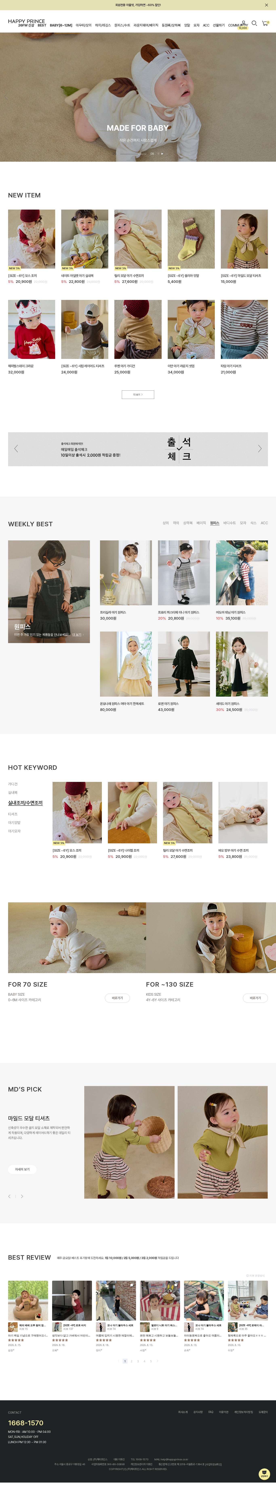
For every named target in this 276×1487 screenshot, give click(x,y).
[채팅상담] (265, 1474)
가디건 (12, 784)
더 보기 (136, 394)
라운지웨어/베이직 (146, 25)
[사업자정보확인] (213, 1464)
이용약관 (223, 1412)
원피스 (214, 523)
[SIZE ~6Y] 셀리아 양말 (183, 275)
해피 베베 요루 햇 (110, 703)
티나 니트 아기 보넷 (228, 703)
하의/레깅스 (103, 25)
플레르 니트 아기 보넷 (113, 612)
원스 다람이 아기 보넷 (176, 850)
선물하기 (219, 25)
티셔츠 (12, 809)
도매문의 (263, 1412)
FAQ (211, 1412)
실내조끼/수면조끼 (21, 801)
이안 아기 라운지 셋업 (181, 366)
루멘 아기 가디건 (124, 366)
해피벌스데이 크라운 (20, 366)
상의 (166, 523)
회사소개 (183, 1412)
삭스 (253, 523)
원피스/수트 (122, 25)
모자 (196, 25)
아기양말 (14, 818)
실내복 (12, 792)
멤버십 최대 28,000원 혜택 (138, 5)
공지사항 (198, 1412)
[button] (270, 96)
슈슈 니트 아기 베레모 (229, 612)
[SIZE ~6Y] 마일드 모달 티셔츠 (241, 275)
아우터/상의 (84, 25)
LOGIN (244, 23)
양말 (187, 25)
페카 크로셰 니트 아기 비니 (174, 612)
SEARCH (254, 23)
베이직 (201, 523)
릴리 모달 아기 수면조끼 (129, 275)
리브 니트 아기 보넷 (170, 703)
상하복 (188, 523)
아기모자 (16, 828)
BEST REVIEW (29, 1257)
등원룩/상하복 (171, 25)
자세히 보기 (22, 1169)
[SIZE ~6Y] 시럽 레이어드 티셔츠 (82, 366)
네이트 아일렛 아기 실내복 (77, 275)
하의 (176, 523)
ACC (206, 25)
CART (267, 22)
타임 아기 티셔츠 (231, 366)
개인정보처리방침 (243, 1412)
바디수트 (229, 523)
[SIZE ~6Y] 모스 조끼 (22, 275)
